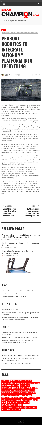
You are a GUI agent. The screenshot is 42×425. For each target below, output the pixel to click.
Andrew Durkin (8, 239)
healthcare (27, 395)
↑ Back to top (21, 422)
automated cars (33, 33)
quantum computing (9, 405)
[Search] (3, 4)
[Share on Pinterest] (39, 75)
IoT (3, 400)
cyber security (7, 390)
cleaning (26, 385)
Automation (18, 33)
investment (35, 398)
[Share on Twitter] (32, 75)
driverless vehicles (8, 393)
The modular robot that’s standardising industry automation (20, 355)
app (18, 381)
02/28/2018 (17, 75)
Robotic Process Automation (12, 407)
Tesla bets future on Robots (10, 294)
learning (10, 400)
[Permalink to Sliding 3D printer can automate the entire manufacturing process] (21, 265)
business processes (8, 385)
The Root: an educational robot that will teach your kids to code (20, 244)
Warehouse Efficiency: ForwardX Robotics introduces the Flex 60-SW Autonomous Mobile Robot (20, 236)
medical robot (27, 400)
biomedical (29, 383)
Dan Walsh (7, 247)
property (26, 402)
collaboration (7, 388)
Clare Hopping (8, 75)
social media (6, 410)
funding (33, 393)
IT (5, 400)
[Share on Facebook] (29, 75)
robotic (19, 405)
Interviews (7, 349)
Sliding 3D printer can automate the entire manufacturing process (17, 252)
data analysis (18, 390)
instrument (27, 398)
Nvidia (4, 402)
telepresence (16, 410)
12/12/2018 (13, 247)
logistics (17, 400)
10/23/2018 (15, 255)
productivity (17, 402)
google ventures (7, 395)
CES (21, 385)
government (19, 395)
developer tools (29, 390)
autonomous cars (18, 383)
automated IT (6, 383)
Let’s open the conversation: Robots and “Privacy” (17, 291)
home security (7, 398)
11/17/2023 (16, 239)
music (35, 400)
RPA (24, 407)
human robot (17, 398)
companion (16, 388)
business (37, 383)
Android (13, 381)
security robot (31, 407)
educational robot (23, 393)
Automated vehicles (8, 33)
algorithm (5, 381)
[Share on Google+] (35, 75)
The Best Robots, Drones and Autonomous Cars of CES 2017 (20, 337)
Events (5, 327)
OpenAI (9, 402)
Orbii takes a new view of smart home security (16, 363)
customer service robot (29, 388)
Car (18, 385)
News (4, 30)
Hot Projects (9, 304)
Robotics (25, 33)
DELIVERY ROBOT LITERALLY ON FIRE (13, 297)
